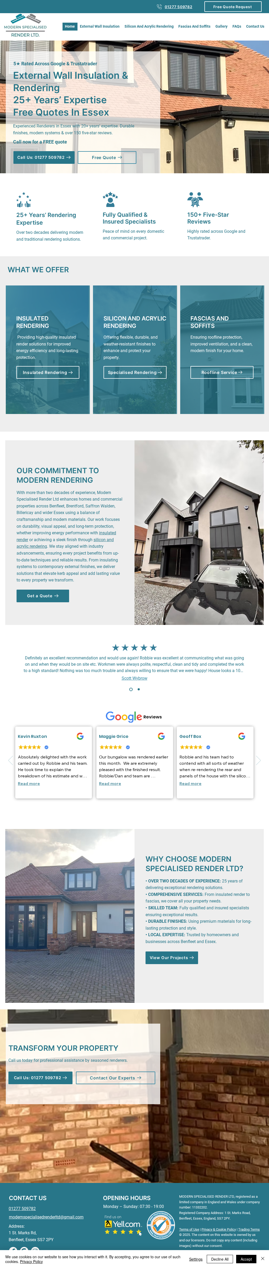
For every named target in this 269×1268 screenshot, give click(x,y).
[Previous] (10, 761)
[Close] (263, 1259)
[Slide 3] (135, 813)
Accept (246, 1259)
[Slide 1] (130, 689)
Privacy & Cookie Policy (218, 1229)
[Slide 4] (141, 813)
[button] (233, 6)
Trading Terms (249, 1229)
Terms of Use (189, 1229)
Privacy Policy (31, 1261)
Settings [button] (196, 1259)
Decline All (220, 1259)
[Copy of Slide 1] (138, 689)
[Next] (258, 761)
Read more (29, 782)
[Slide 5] (147, 813)
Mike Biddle (136, 674)
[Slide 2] (122, 813)
